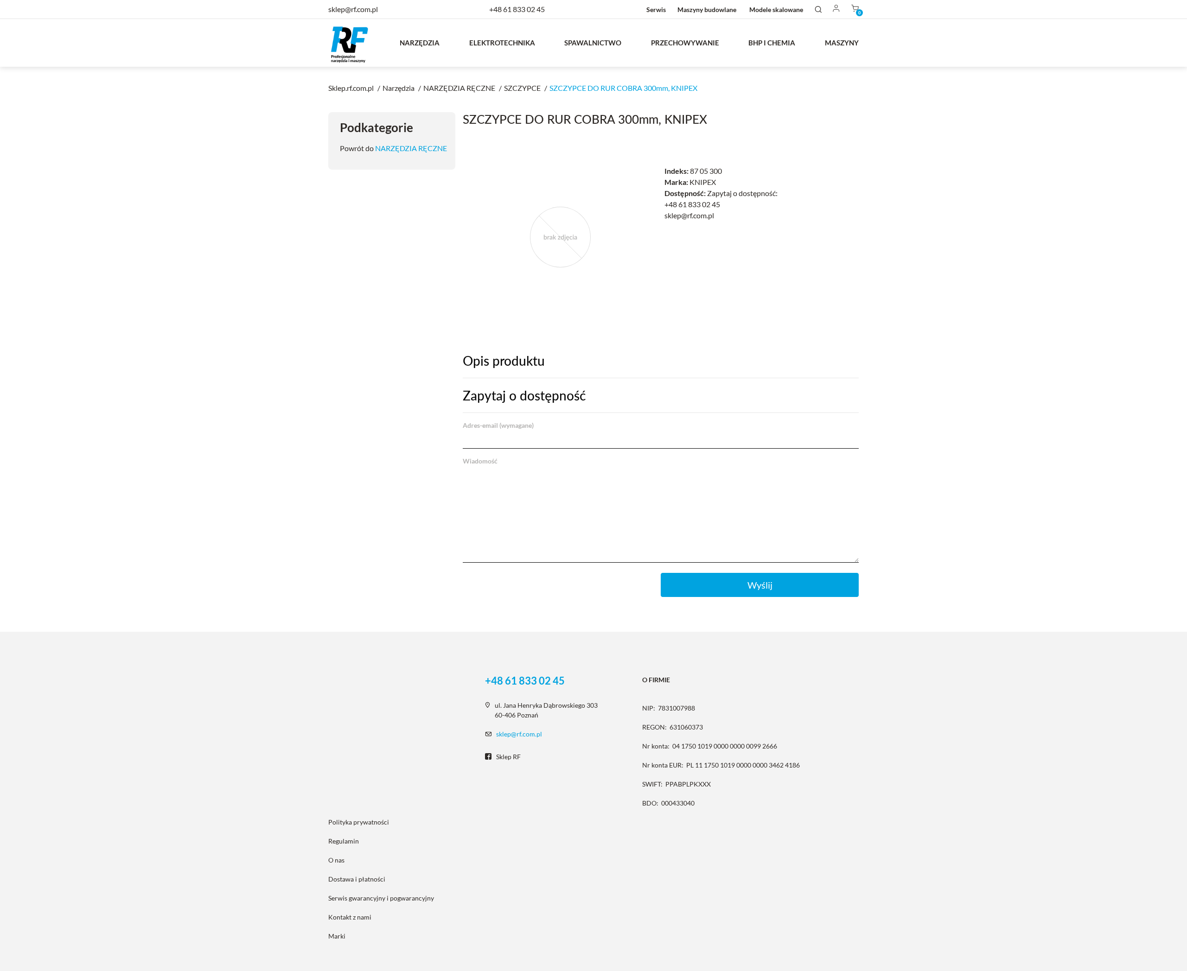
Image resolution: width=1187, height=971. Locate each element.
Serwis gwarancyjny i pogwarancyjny (381, 898)
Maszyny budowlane (706, 9)
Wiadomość (480, 461)
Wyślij (759, 584)
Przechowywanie (685, 42)
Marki (336, 936)
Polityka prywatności (358, 822)
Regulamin (343, 841)
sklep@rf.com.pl (519, 734)
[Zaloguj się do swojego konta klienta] (836, 9)
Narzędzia (420, 42)
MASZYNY (842, 42)
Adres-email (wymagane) (498, 425)
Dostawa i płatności (356, 879)
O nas (336, 860)
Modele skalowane (776, 9)
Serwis (656, 9)
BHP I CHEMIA (771, 42)
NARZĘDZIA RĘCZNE (411, 148)
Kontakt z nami (349, 917)
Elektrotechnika (502, 42)
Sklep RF (508, 757)
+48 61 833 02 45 (517, 9)
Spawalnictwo (592, 42)
